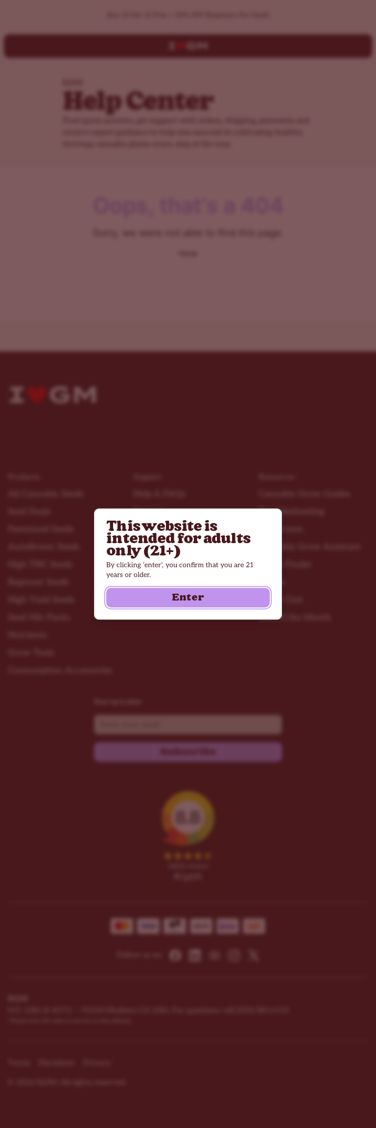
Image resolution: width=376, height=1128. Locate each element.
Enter (188, 597)
